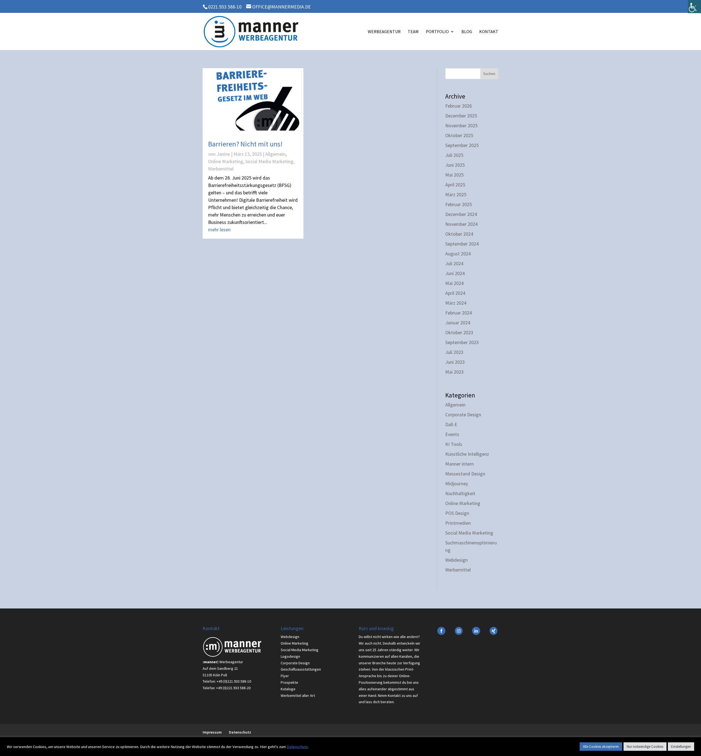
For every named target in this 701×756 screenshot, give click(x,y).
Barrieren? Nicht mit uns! (245, 143)
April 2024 (455, 293)
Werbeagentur (384, 32)
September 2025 (462, 145)
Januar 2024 (457, 322)
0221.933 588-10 (225, 7)
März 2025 (455, 194)
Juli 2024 (454, 263)
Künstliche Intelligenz (467, 454)
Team (413, 32)
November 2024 (461, 224)
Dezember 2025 (461, 115)
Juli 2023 (454, 352)
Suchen (489, 73)
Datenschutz (240, 732)
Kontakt (488, 32)
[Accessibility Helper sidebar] (694, 6)
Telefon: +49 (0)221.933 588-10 (227, 681)
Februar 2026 (458, 106)
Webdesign (456, 560)
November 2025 (461, 125)
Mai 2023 (454, 372)
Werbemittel (221, 169)
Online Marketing (225, 161)
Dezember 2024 (461, 214)
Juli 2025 (454, 155)
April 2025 (455, 184)
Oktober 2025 (459, 135)
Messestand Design (465, 474)
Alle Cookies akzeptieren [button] (601, 746)
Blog (466, 32)
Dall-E (451, 424)
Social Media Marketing (269, 161)
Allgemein (275, 154)
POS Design (457, 513)
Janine (223, 154)
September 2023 (462, 342)
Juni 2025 (455, 165)
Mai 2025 (454, 175)
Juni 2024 (455, 273)
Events (452, 434)
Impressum (212, 732)
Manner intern (459, 464)
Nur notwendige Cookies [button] (645, 746)
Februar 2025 (458, 204)
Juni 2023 (455, 362)
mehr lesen (219, 229)
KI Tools (453, 444)
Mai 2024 (454, 283)
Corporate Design (463, 414)
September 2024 (462, 244)
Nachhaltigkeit (460, 493)
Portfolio (437, 32)
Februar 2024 (458, 313)
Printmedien (458, 523)
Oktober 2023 (459, 332)
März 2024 (455, 303)
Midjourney (456, 483)
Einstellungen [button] (681, 746)
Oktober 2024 (459, 234)
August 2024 (458, 253)
